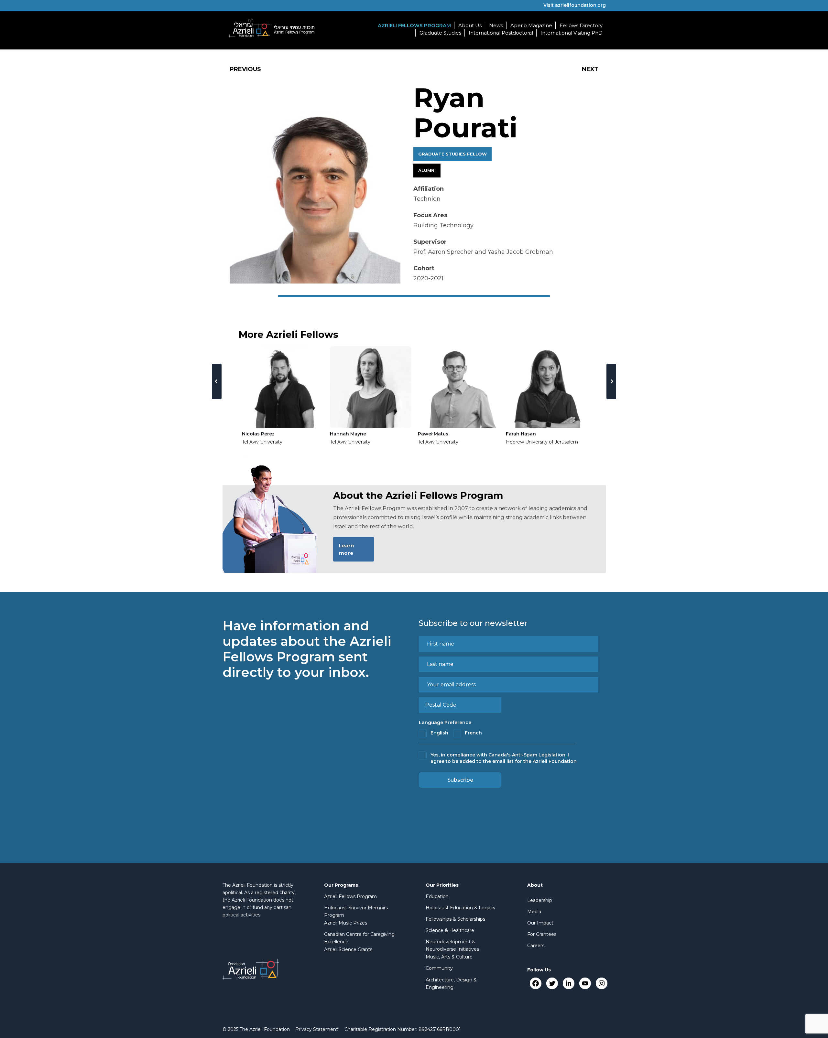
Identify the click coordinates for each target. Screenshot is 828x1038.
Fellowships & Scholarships (455, 919)
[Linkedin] (568, 983)
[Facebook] (535, 983)
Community (439, 968)
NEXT (590, 69)
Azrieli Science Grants (348, 949)
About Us (470, 25)
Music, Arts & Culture (449, 957)
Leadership (539, 900)
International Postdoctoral (501, 33)
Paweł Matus (433, 434)
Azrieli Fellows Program (414, 25)
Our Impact (540, 923)
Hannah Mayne (348, 434)
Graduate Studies (440, 33)
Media (534, 912)
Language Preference (445, 722)
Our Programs (341, 885)
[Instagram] (601, 983)
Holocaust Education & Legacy (461, 908)
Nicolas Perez (258, 434)
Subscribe (460, 780)
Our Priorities (442, 885)
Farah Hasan (521, 434)
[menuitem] (316, 1029)
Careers (535, 945)
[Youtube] (585, 983)
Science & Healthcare (450, 930)
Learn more (346, 549)
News (496, 25)
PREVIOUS (245, 69)
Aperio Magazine (531, 25)
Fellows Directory (581, 25)
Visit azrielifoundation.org (574, 5)
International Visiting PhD (571, 33)
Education (437, 896)
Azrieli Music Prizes (345, 923)
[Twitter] (552, 983)
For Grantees (541, 934)
